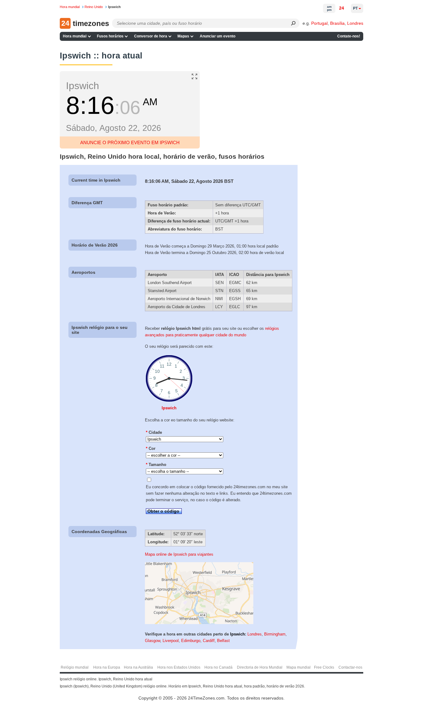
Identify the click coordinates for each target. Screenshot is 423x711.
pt (355, 8)
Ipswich (169, 408)
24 (341, 8)
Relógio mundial (75, 667)
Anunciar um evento (217, 36)
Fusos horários (110, 36)
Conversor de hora (150, 36)
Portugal (319, 23)
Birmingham (275, 634)
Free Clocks (324, 667)
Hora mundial (74, 36)
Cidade (154, 432)
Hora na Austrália (138, 667)
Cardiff (209, 640)
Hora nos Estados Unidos (178, 667)
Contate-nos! (348, 36)
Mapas (183, 36)
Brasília (337, 23)
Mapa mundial (298, 667)
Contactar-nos (350, 667)
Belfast (223, 640)
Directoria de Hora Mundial (259, 667)
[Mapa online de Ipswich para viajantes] (199, 622)
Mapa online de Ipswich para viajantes (179, 554)
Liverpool (171, 640)
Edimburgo (190, 640)
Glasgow (152, 640)
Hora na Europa (106, 667)
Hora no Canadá (218, 667)
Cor (150, 448)
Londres (355, 23)
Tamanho (156, 464)
